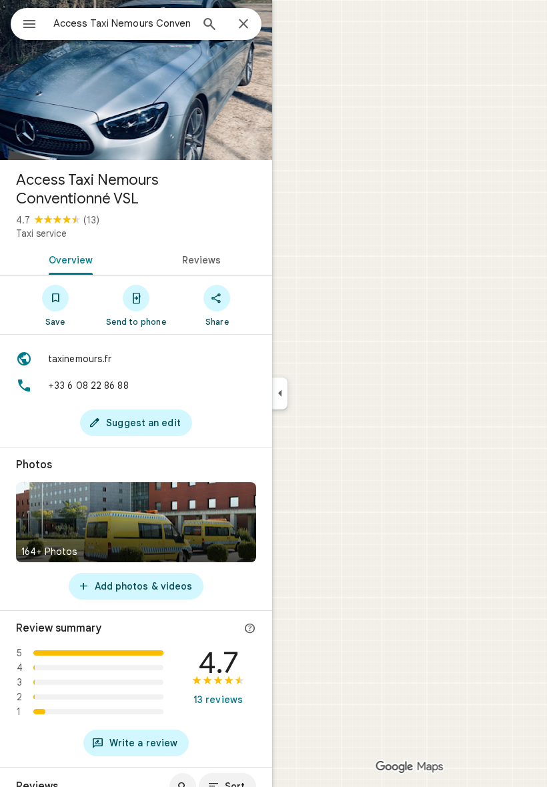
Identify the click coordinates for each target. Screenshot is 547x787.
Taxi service (41, 233)
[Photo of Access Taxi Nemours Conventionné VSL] (136, 80)
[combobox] (122, 23)
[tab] (68, 259)
